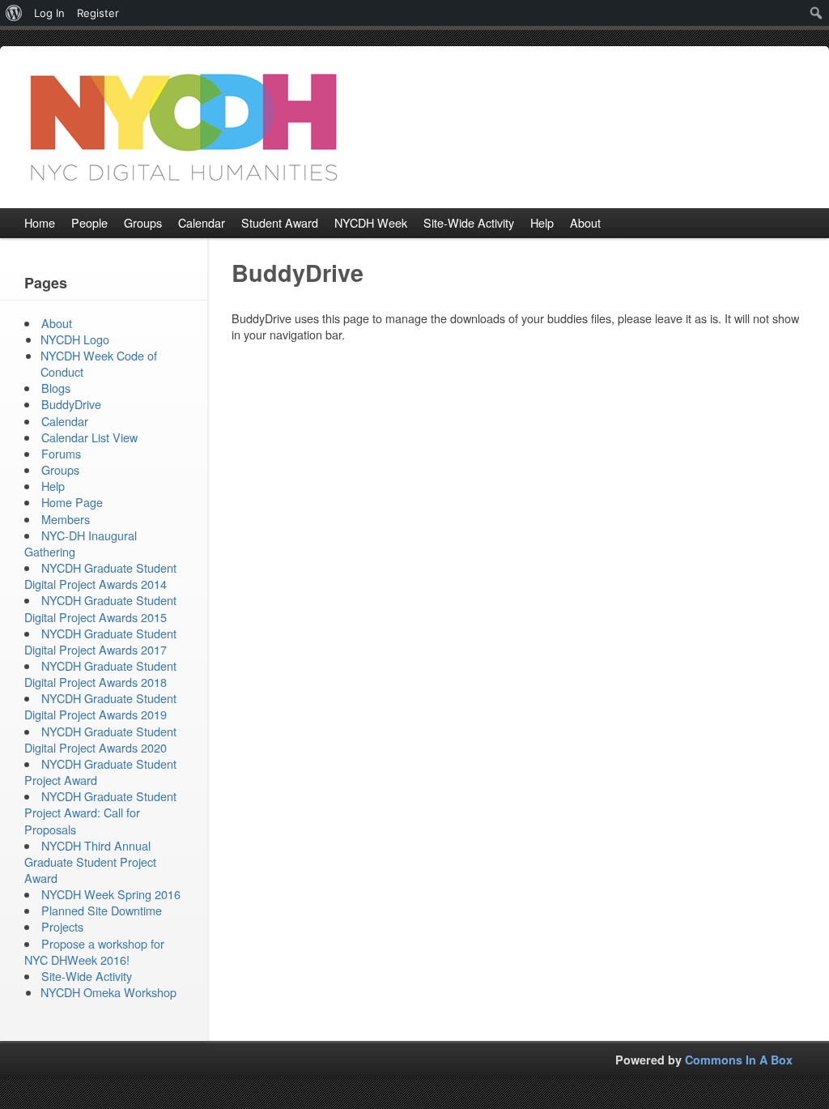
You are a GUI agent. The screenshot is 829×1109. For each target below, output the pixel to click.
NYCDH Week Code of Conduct (98, 363)
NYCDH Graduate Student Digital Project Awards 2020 (100, 739)
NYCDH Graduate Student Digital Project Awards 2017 (100, 641)
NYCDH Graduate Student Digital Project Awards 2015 (100, 608)
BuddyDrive (71, 403)
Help (53, 485)
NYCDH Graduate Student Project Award (100, 771)
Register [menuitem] (98, 12)
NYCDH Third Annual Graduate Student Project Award (90, 861)
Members (65, 518)
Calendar (64, 420)
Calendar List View (89, 437)
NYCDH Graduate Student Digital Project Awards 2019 (100, 706)
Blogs (55, 387)
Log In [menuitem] (49, 12)
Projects (62, 926)
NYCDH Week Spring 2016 (111, 893)
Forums (61, 453)
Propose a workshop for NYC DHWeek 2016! (94, 951)
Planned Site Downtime (101, 910)
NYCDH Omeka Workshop (108, 991)
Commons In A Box (739, 1059)
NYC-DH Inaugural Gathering (80, 543)
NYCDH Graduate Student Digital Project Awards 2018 (100, 673)
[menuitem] (14, 13)
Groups (60, 469)
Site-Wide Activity (86, 975)
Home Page (72, 501)
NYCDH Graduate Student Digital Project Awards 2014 (100, 575)
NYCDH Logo (74, 339)
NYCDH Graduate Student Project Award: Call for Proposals (100, 812)
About (56, 322)
